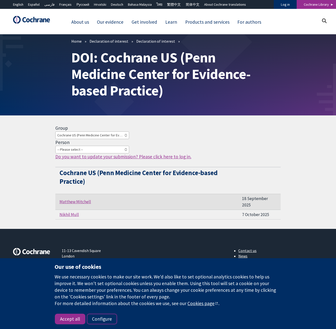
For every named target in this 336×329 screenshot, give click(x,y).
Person (62, 142)
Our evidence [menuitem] (110, 22)
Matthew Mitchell (75, 201)
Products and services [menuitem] (207, 22)
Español (34, 4)
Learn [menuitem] (171, 22)
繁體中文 (174, 4)
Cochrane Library (316, 4)
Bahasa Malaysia (140, 4)
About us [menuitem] (80, 22)
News (242, 256)
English (18, 4)
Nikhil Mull (69, 214)
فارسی (49, 4)
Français (65, 4)
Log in (285, 4)
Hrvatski (100, 4)
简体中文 (192, 4)
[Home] (34, 20)
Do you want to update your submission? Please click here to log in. (123, 157)
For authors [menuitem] (249, 22)
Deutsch (117, 4)
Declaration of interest (109, 41)
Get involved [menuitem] (144, 22)
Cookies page (200, 303)
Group (61, 128)
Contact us (247, 250)
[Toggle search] (324, 20)
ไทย (159, 4)
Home (76, 41)
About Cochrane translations (225, 4)
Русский (82, 4)
